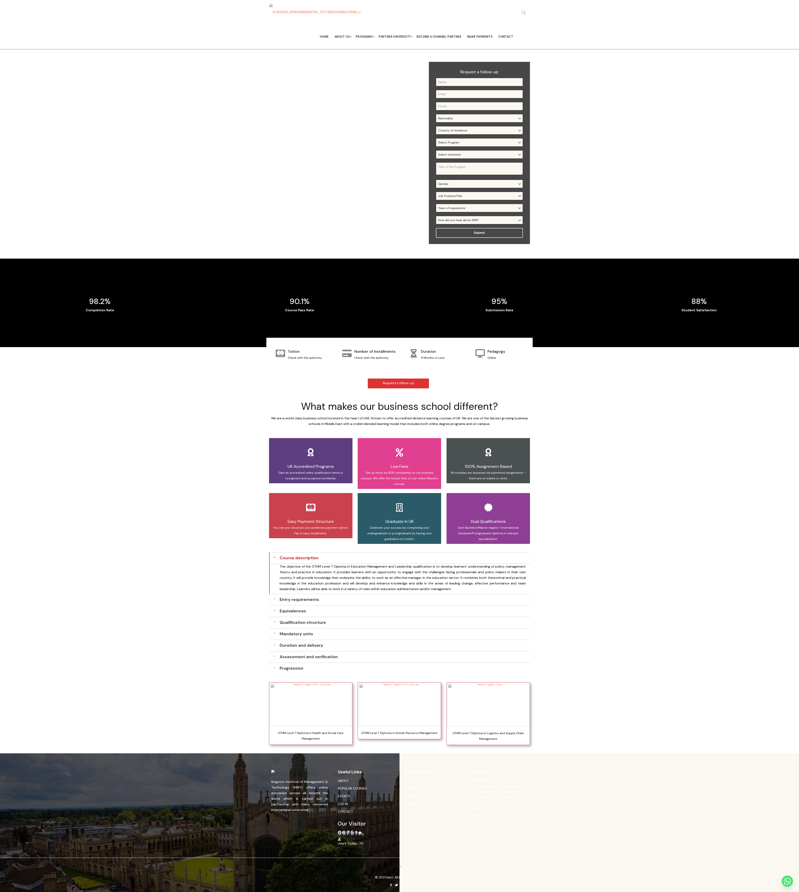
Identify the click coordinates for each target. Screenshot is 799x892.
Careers (411, 804)
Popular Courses (352, 788)
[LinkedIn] (402, 885)
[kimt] (315, 12)
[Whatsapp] (787, 881)
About (343, 781)
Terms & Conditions (421, 827)
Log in (343, 804)
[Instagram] (408, 885)
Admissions (413, 788)
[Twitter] (397, 885)
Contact (345, 811)
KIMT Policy (413, 811)
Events (344, 796)
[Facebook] (391, 885)
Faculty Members (418, 819)
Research (412, 796)
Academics (413, 781)
